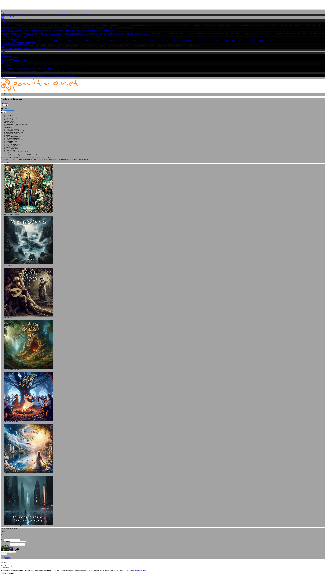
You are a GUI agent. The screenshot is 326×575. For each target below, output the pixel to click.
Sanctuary (67, 15)
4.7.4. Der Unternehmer (45, 41)
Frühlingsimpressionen (55, 76)
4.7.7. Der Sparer (88, 41)
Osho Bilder (4, 67)
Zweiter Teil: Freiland (6, 28)
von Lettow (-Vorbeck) (21, 60)
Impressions (4, 73)
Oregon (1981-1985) (30, 68)
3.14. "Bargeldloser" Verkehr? (29, 34)
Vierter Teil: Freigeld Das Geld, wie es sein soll (13, 36)
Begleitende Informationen (8, 59)
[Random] (4, 112)
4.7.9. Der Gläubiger (115, 41)
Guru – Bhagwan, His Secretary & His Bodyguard (68, 71)
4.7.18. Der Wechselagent (267, 41)
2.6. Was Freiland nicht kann (105, 30)
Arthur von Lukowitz (6, 57)
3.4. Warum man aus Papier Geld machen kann (81, 33)
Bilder (2, 74)
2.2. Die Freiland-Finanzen (26, 30)
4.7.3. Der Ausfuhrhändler (32, 41)
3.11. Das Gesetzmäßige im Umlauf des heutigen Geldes (271, 33)
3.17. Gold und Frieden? (104, 34)
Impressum (7, 557)
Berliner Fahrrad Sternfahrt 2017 (33, 76)
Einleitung (4, 65)
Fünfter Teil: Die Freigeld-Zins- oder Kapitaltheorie (14, 44)
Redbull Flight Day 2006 (68, 76)
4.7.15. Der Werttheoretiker (224, 41)
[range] (9, 110)
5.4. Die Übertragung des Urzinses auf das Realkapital (82, 45)
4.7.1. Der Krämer (6, 41)
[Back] (2, 105)
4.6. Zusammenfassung (140, 37)
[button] (14, 550)
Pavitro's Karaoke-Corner (7, 16)
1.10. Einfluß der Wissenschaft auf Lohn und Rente (263, 25)
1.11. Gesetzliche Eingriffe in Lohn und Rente (289, 25)
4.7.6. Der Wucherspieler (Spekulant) (74, 41)
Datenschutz (7, 558)
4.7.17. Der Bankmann (253, 41)
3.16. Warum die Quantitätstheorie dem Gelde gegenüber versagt (79, 34)
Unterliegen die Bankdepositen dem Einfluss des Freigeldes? (29, 48)
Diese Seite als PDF (6, 162)
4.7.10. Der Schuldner (127, 41)
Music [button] (2, 13)
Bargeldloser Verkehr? (7, 48)
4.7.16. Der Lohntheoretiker (239, 41)
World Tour (39, 68)
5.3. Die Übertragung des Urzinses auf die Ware (55, 45)
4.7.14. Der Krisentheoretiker (209, 41)
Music (5, 93)
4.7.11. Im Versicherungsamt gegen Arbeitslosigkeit (147, 41)
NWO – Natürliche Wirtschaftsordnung (11, 19)
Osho (2, 63)
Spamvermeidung (6, 546)
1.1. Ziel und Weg (6, 25)
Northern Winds (20, 15)
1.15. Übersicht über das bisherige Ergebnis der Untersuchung (68, 27)
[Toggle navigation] (1, 10)
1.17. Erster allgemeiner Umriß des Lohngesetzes (119, 27)
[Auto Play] (2, 112)
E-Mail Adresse (5, 541)
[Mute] (2, 110)
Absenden (3, 554)
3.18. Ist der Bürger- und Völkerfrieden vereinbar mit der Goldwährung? (130, 34)
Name (2, 540)
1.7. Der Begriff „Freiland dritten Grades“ (167, 25)
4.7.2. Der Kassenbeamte (18, 41)
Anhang (3, 47)
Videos (2, 70)
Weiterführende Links (6, 50)
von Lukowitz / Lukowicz (8, 60)
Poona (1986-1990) (48, 68)
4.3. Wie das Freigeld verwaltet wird (67, 37)
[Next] (7, 105)
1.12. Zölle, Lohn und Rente (309, 25)
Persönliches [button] (4, 51)
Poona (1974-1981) (19, 68)
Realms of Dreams (30, 15)
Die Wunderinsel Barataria (29, 19)
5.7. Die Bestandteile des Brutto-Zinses (165, 45)
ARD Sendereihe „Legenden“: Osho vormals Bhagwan (16, 71)
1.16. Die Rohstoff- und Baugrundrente (95, 27)
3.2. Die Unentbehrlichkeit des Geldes (38, 33)
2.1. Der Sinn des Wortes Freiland (10, 30)
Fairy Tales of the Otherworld (43, 15)
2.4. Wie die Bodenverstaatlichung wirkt (63, 30)
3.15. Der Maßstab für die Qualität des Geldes (49, 34)
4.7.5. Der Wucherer (58, 41)
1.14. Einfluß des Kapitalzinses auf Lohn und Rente (37, 27)
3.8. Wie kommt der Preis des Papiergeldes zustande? (194, 33)
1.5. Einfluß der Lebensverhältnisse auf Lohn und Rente (114, 25)
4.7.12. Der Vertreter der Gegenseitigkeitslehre (173, 41)
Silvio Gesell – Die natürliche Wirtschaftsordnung (14, 21)
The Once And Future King (8, 15)
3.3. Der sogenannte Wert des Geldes (59, 33)
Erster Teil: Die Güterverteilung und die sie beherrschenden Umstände (19, 24)
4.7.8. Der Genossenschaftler (101, 41)
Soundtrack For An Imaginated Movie (80, 15)
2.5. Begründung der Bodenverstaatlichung (86, 30)
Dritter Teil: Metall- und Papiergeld (10, 31)
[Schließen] (1, 538)
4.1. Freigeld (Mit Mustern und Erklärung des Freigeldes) (16, 37)
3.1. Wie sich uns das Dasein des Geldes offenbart (14, 33)
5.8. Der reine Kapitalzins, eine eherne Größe (188, 45)
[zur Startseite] (40, 90)
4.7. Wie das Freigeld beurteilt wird (10, 39)
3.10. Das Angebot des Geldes (247, 33)
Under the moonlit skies (57, 15)
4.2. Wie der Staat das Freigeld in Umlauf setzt (44, 37)
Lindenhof (15, 57)
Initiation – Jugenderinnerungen (15, 65)
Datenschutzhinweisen (140, 570)
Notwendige (6, 567)
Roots (2, 53)
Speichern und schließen (7, 573)
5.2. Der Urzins (37, 45)
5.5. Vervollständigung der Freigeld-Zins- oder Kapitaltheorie (114, 45)
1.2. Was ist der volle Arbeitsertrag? (20, 25)
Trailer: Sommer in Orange (47, 71)
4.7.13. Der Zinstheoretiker (193, 41)
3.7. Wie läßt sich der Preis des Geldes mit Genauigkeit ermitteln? (162, 33)
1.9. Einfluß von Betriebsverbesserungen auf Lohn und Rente (232, 25)
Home (2, 11)
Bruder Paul (4, 62)
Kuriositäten (45, 76)
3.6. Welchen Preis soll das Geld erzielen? (133, 33)
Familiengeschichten (6, 56)
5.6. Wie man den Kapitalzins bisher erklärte (143, 45)
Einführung (4, 22)
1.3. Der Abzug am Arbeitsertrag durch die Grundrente (45, 25)
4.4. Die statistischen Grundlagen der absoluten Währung (92, 37)
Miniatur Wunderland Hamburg (15, 76)
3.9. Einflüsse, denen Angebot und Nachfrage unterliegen (223, 33)
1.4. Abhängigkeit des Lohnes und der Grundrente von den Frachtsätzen (79, 25)
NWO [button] (2, 18)
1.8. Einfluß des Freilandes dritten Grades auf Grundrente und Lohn (197, 25)
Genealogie (4, 54)
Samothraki (4, 76)
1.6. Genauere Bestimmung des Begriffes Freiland (142, 25)
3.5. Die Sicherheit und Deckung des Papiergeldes (108, 33)
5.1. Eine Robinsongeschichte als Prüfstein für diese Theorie (17, 45)
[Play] (4, 105)
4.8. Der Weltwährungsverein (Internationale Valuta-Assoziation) (18, 42)
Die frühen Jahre (9, 68)
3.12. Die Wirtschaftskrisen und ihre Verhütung (299, 33)
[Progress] (6, 107)
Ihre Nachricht (5, 545)
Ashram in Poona (35, 71)
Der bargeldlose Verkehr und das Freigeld (57, 48)
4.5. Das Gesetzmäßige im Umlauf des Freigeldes (121, 37)
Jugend (3, 68)
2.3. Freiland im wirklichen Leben (43, 30)
